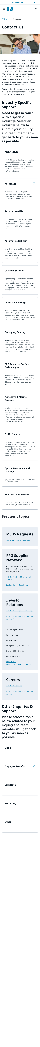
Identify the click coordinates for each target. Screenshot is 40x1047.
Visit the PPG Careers (14, 686)
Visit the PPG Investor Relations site (19, 611)
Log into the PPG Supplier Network (19, 585)
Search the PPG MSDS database (18, 540)
